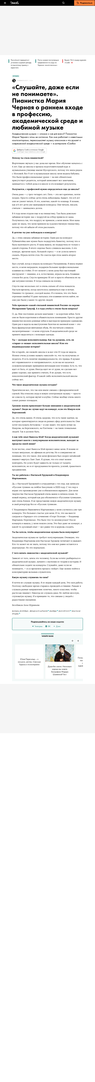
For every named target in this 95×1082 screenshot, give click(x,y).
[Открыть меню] (5, 3)
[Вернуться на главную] (14, 3)
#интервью (24, 611)
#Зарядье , (54, 611)
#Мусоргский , (65, 611)
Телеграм (38, 626)
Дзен (58, 626)
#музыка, (16, 611)
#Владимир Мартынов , (40, 611)
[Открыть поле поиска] (63, 3)
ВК (49, 626)
